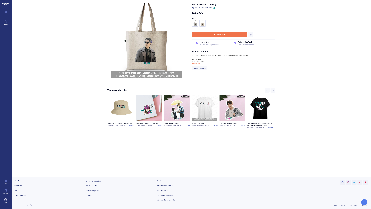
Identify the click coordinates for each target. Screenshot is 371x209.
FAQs (16, 190)
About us (89, 195)
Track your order (20, 195)
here (252, 45)
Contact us (18, 185)
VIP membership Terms (165, 195)
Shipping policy (162, 190)
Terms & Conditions (339, 205)
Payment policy (352, 205)
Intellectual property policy (166, 200)
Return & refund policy (165, 185)
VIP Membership (92, 186)
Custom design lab (92, 191)
